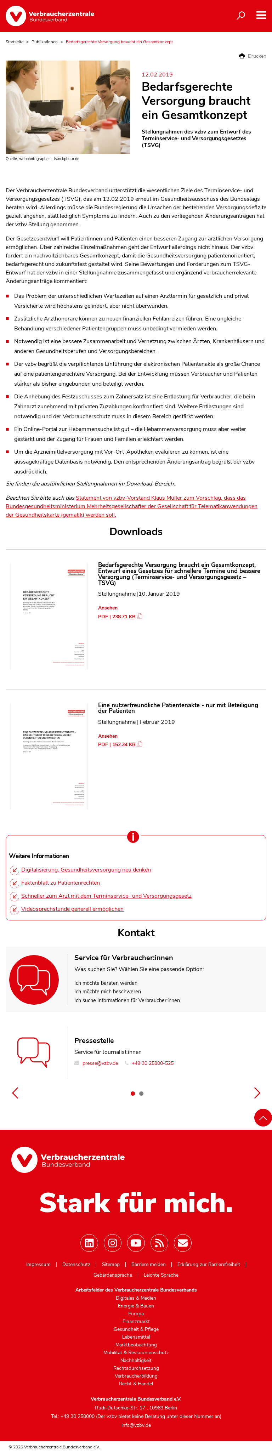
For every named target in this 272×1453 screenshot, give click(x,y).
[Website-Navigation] (261, 15)
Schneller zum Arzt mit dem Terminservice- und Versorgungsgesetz (106, 896)
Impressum (38, 1264)
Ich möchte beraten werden (105, 983)
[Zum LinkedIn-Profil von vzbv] (89, 1243)
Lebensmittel (136, 1337)
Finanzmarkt (136, 1321)
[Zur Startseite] (50, 16)
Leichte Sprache (161, 1275)
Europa (136, 1313)
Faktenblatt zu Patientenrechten (60, 883)
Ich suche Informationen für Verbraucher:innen (127, 1000)
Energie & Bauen (136, 1306)
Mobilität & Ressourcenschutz (136, 1352)
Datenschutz (76, 1264)
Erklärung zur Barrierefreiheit (208, 1264)
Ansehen (108, 608)
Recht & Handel (136, 1383)
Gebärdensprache (113, 1275)
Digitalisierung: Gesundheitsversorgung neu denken (86, 870)
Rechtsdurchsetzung (136, 1368)
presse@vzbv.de (99, 1063)
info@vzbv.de (136, 1425)
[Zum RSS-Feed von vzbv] (159, 1243)
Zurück (14, 1093)
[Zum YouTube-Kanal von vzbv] (136, 1243)
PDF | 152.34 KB (117, 744)
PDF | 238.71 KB (117, 616)
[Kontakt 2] (141, 1093)
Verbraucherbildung (136, 1376)
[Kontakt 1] (132, 1093)
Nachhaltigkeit (136, 1360)
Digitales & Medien (136, 1298)
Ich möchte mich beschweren (107, 991)
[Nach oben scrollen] (263, 1117)
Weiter (257, 1093)
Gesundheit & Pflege (136, 1329)
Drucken (256, 56)
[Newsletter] (183, 1243)
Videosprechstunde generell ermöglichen (72, 909)
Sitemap (111, 1264)
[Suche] (241, 16)
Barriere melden (148, 1264)
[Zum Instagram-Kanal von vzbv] (112, 1243)
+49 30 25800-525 (152, 1063)
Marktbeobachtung (136, 1345)
